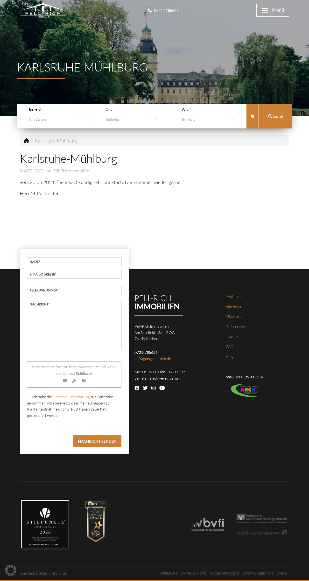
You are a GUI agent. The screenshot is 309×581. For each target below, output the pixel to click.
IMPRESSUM (167, 573)
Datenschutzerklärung (71, 396)
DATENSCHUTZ (193, 573)
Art (185, 109)
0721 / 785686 (166, 10)
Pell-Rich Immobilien (70, 170)
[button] (10, 570)
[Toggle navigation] (272, 10)
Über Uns (234, 316)
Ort (108, 109)
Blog (230, 356)
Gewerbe (233, 306)
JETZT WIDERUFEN (258, 573)
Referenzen (235, 326)
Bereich (35, 109)
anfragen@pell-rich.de (152, 358)
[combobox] (55, 120)
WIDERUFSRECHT (224, 573)
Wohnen (233, 296)
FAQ (230, 346)
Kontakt (233, 336)
